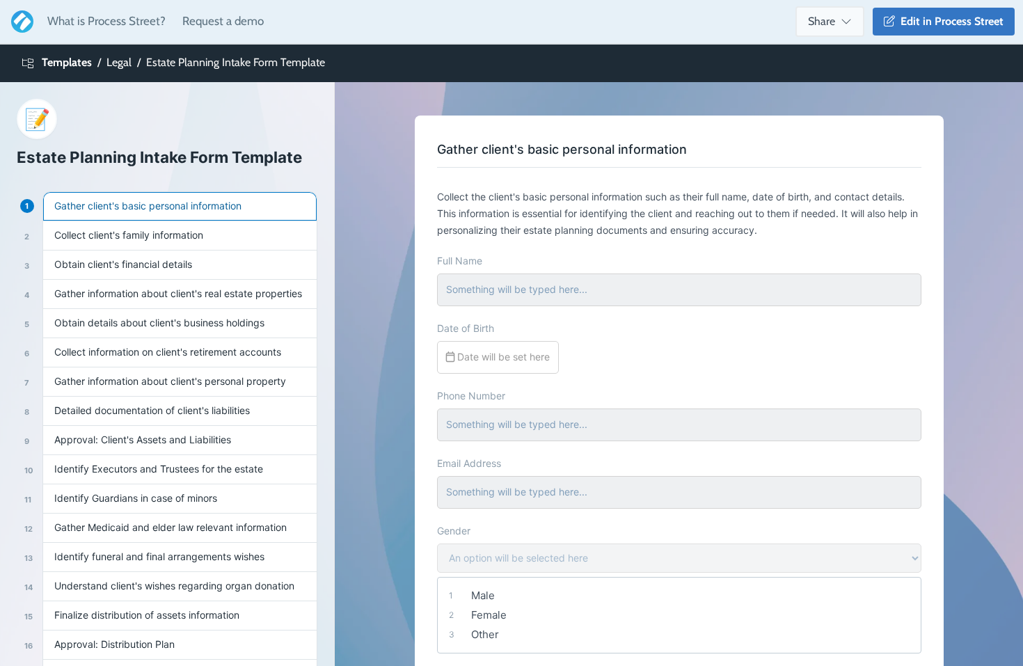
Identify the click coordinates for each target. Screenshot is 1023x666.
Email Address (469, 463)
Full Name (459, 261)
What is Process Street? (106, 21)
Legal (119, 62)
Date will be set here (502, 357)
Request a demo (223, 21)
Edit (949, 21)
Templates (67, 62)
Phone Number (471, 396)
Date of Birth (465, 328)
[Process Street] (19, 21)
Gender (453, 531)
